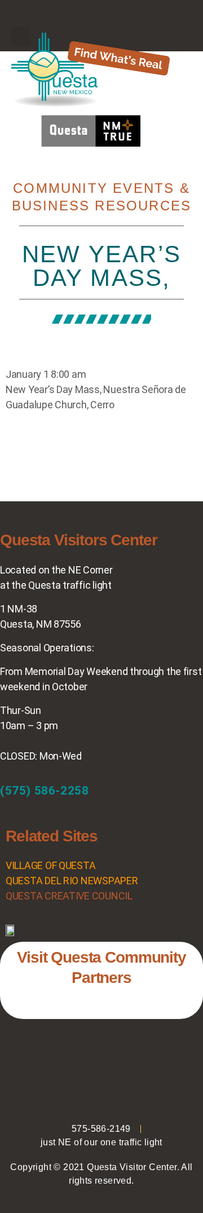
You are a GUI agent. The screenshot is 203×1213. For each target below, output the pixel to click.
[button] (101, 16)
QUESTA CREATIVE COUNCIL (69, 896)
